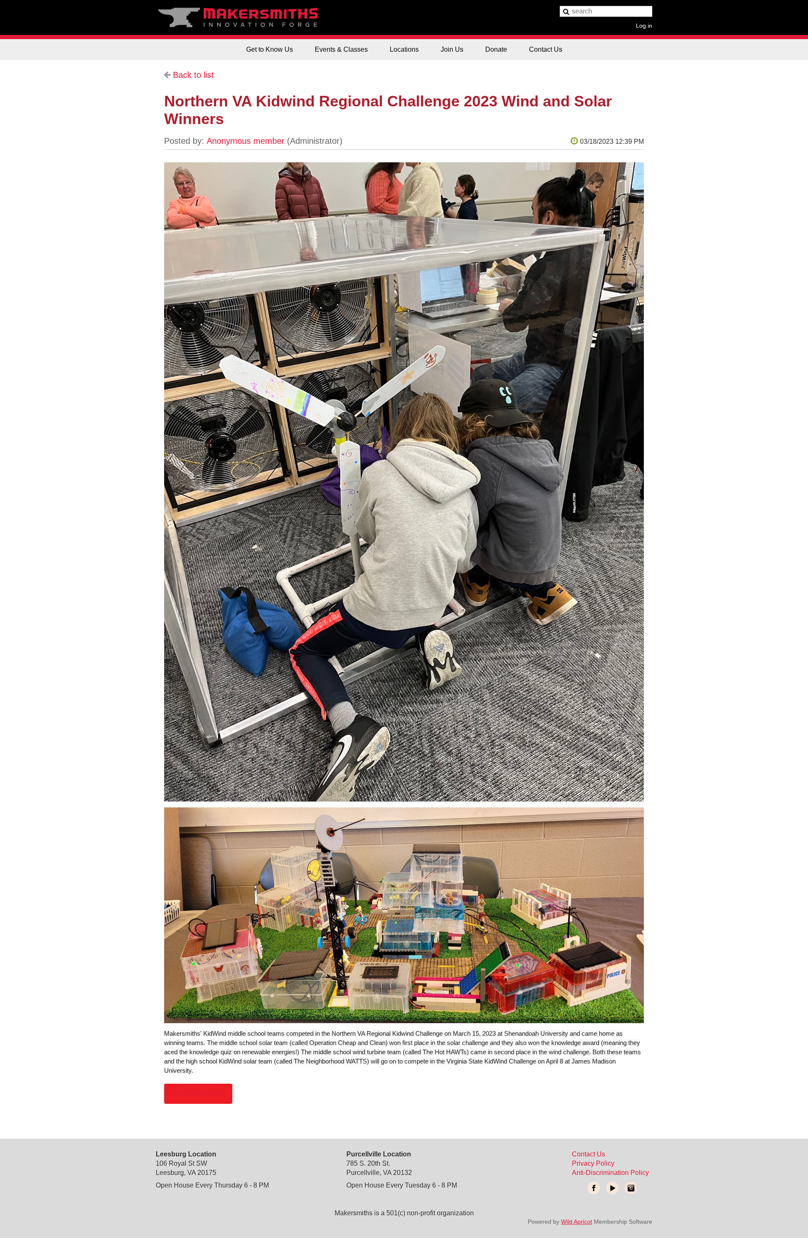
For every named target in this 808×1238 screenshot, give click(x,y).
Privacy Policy (593, 1163)
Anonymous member (245, 140)
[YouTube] (612, 1188)
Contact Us (588, 1154)
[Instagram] (631, 1188)
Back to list (193, 74)
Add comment (198, 1093)
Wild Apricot (576, 1221)
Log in (644, 25)
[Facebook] (593, 1188)
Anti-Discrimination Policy (610, 1172)
